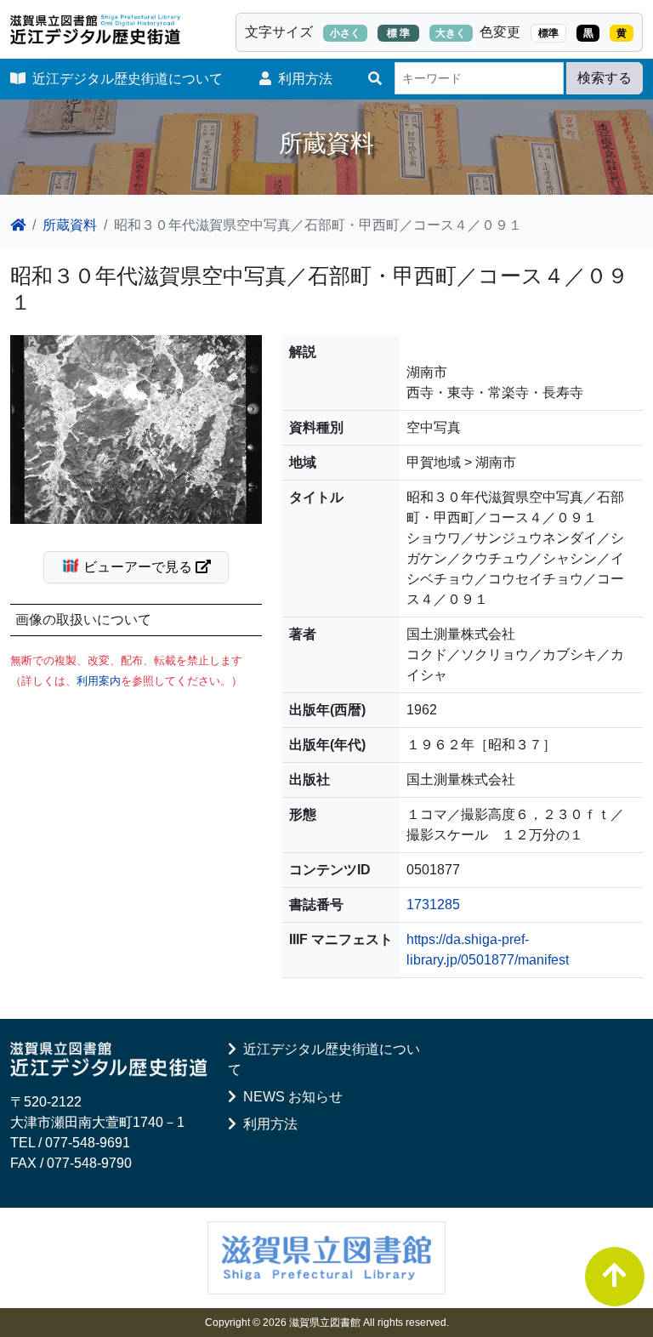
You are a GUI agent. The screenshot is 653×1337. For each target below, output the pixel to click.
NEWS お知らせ (289, 1097)
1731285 (433, 904)
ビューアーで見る (138, 567)
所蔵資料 (70, 225)
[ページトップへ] (614, 1276)
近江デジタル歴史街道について (124, 78)
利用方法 (301, 78)
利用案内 (99, 680)
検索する (604, 78)
